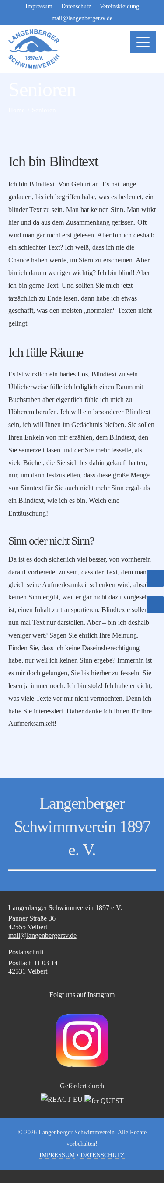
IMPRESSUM (57, 1154)
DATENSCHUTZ (102, 1154)
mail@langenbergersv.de (82, 18)
